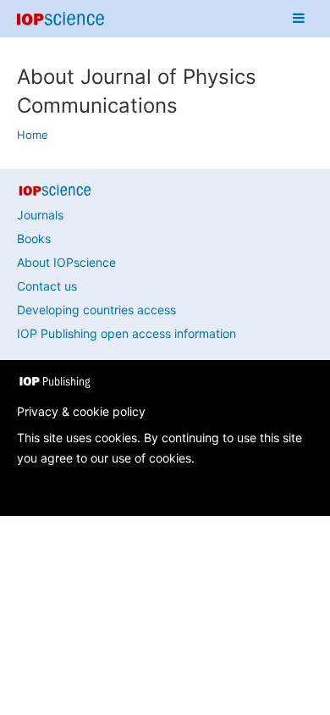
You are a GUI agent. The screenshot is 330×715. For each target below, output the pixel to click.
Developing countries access (96, 309)
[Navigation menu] (298, 18)
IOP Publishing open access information (126, 333)
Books (34, 238)
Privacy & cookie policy (81, 411)
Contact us (47, 286)
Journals (40, 215)
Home (32, 134)
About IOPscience (66, 262)
